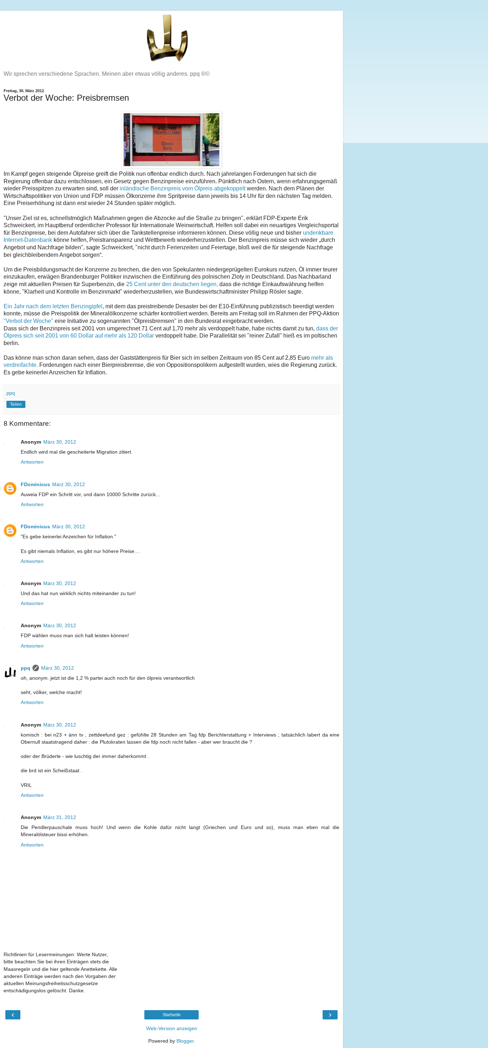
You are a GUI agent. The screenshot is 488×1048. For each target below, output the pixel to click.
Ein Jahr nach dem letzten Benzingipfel (53, 306)
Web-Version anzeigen (171, 1028)
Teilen (16, 404)
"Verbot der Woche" (29, 321)
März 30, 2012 (59, 442)
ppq (25, 668)
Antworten (32, 462)
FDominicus (35, 484)
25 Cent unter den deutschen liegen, (172, 284)
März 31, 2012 (59, 817)
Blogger (185, 1041)
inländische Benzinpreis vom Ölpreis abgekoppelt (182, 188)
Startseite (172, 1014)
